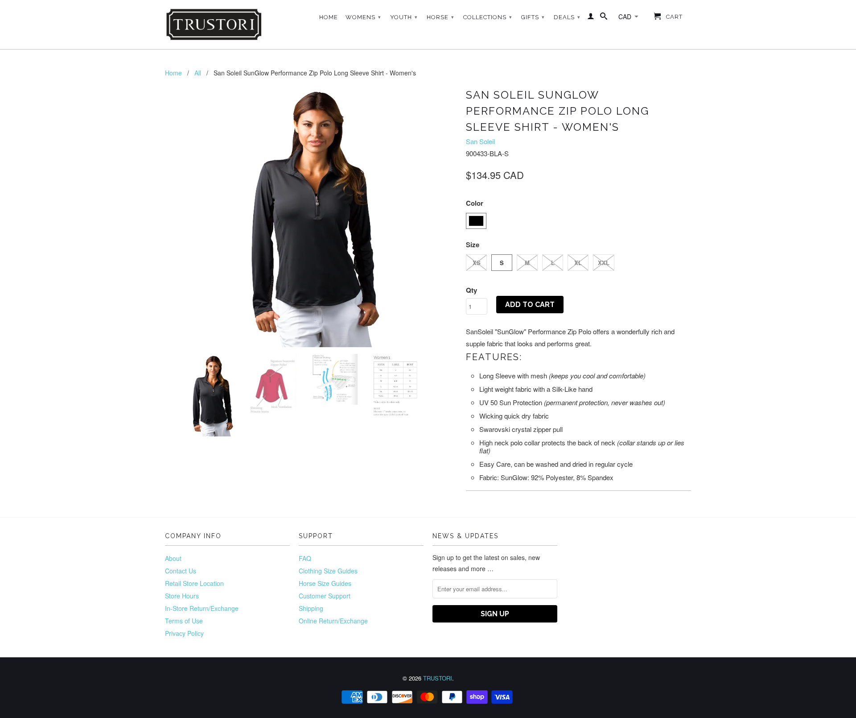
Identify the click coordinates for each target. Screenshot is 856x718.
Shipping (311, 608)
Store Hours (182, 595)
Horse (440, 17)
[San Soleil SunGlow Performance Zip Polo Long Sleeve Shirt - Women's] (311, 216)
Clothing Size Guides (328, 570)
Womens (363, 17)
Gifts (533, 17)
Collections (487, 17)
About (173, 558)
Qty (471, 290)
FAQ (305, 558)
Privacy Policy (184, 633)
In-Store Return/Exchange (202, 608)
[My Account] (591, 17)
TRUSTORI (437, 678)
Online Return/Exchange (333, 620)
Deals (567, 17)
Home (328, 17)
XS (477, 262)
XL (578, 262)
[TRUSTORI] (214, 24)
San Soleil (480, 141)
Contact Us (180, 570)
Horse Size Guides (325, 583)
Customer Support (324, 595)
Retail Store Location (194, 583)
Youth (404, 17)
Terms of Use (184, 620)
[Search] (604, 17)
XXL (603, 262)
